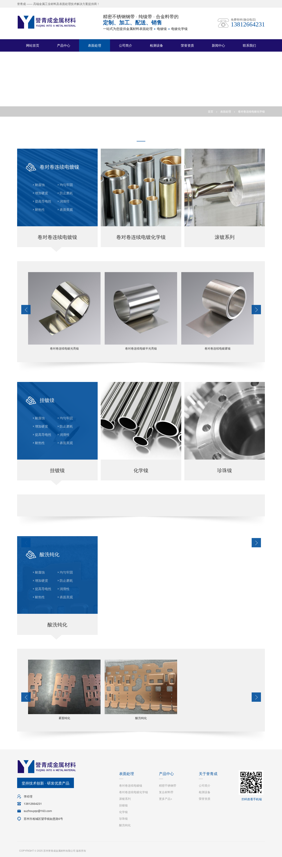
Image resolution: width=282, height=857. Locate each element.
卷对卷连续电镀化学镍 (251, 111)
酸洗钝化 (125, 825)
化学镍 (123, 812)
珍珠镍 (123, 818)
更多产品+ (165, 799)
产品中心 (63, 45)
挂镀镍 (123, 805)
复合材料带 (166, 792)
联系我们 (249, 45)
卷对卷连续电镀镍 (130, 785)
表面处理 (94, 45)
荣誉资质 (187, 45)
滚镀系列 (125, 799)
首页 (210, 111)
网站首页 (32, 45)
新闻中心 (218, 45)
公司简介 (125, 45)
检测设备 (156, 45)
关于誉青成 (208, 773)
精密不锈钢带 (167, 785)
